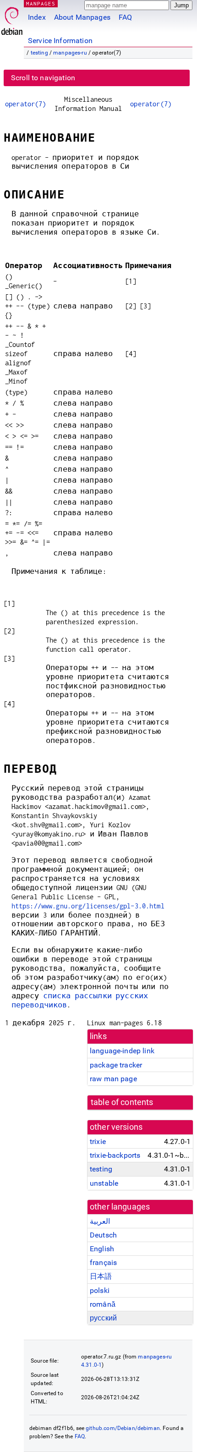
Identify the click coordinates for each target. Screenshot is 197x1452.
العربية (100, 1221)
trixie (98, 1141)
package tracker (116, 1065)
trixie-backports (115, 1155)
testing (39, 53)
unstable (104, 1183)
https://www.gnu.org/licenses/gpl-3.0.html (87, 906)
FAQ (125, 17)
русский (103, 1318)
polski (99, 1290)
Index (37, 17)
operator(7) (25, 104)
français (103, 1262)
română (102, 1304)
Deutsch (103, 1235)
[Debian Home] (11, 18)
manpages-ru (70, 53)
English (102, 1248)
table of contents (122, 1102)
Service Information (60, 40)
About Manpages (82, 17)
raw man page (113, 1078)
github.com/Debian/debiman (123, 1428)
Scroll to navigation (43, 77)
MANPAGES (40, 3)
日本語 (101, 1276)
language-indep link (122, 1050)
